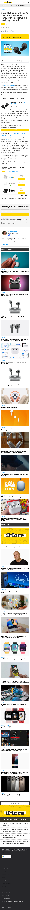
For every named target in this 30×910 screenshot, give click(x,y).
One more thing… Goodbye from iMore (14, 819)
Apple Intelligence (20, 5)
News (3, 24)
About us (4, 886)
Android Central (5, 895)
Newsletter (26, 60)
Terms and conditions (7, 862)
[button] (28, 2)
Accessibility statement (7, 874)
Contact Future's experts (7, 865)
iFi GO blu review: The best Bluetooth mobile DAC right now (14, 836)
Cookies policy (5, 871)
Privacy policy (5, 868)
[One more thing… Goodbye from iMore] (15, 813)
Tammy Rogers (10, 24)
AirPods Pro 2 (10, 140)
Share (5, 60)
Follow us (18, 60)
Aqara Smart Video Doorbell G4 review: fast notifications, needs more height (16, 830)
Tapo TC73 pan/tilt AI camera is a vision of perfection (15, 824)
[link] (5, 106)
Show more (24, 195)
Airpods (3, 9)
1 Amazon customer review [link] (12, 171)
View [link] (21, 179)
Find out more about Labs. (14, 37)
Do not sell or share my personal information (12, 901)
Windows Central (6, 898)
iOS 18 (10, 5)
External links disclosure (7, 883)
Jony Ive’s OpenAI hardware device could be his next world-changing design (15, 842)
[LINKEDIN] (9, 235)
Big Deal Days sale (9, 85)
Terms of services (18, 218)
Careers (3, 877)
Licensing (4, 880)
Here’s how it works (10, 31)
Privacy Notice (20, 219)
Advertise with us (6, 892)
